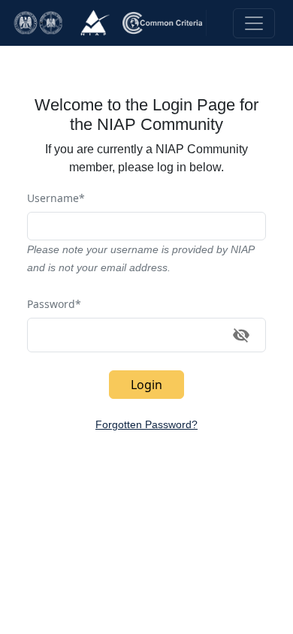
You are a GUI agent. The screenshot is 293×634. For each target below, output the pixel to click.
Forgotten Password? (146, 424)
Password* (54, 304)
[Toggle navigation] (254, 23)
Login (146, 384)
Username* (56, 198)
